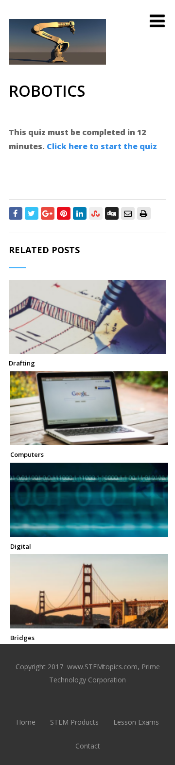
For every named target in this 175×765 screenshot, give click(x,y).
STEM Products (74, 722)
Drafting (22, 363)
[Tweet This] (31, 213)
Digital (20, 546)
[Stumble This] (96, 213)
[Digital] (89, 531)
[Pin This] (63, 213)
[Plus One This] (47, 213)
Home (25, 722)
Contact (87, 745)
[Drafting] (88, 348)
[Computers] (89, 440)
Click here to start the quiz (102, 146)
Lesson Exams (136, 722)
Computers (27, 454)
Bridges (22, 637)
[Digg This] (112, 213)
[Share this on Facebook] (15, 213)
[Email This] (128, 213)
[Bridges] (89, 623)
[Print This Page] (144, 213)
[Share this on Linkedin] (80, 213)
